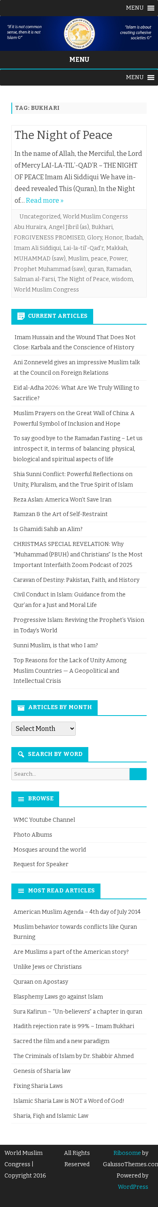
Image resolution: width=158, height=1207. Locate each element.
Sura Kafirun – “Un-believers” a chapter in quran (77, 1011)
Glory (94, 237)
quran (96, 269)
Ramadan (118, 269)
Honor (113, 237)
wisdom (122, 279)
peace (99, 258)
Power (118, 258)
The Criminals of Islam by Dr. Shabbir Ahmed (73, 1056)
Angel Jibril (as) (69, 227)
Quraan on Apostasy (40, 981)
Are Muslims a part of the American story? (71, 952)
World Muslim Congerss (95, 216)
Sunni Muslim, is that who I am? (55, 645)
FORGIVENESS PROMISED (49, 237)
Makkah (116, 248)
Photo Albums (32, 834)
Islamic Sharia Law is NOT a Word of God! (68, 1101)
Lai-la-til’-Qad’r (83, 248)
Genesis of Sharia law (41, 1071)
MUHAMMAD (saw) (40, 258)
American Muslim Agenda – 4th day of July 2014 (77, 912)
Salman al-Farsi (34, 279)
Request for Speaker (40, 864)
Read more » (45, 200)
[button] (135, 8)
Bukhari (102, 227)
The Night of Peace (64, 135)
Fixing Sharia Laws (38, 1086)
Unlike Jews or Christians (47, 967)
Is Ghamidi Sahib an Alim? (48, 529)
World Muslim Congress (46, 289)
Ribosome (127, 1153)
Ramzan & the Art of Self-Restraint (60, 514)
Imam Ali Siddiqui (37, 248)
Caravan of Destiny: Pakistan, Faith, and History (76, 580)
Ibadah (134, 237)
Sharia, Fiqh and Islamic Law (50, 1116)
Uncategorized (39, 216)
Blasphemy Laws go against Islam (58, 996)
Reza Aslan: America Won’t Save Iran (63, 499)
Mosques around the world (49, 849)
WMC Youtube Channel (44, 820)
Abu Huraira (30, 227)
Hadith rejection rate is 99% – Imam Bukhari (73, 1026)
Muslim (78, 258)
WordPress (133, 1187)
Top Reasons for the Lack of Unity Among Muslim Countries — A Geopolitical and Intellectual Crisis (69, 671)
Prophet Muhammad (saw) (49, 269)
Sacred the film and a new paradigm (61, 1041)
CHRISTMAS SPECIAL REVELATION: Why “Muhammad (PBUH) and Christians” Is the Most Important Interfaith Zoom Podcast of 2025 (78, 555)
